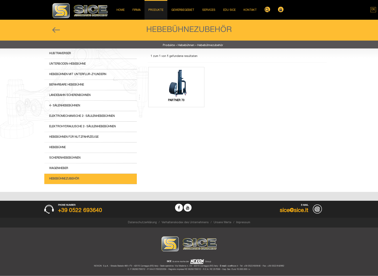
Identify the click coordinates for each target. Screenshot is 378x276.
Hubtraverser (60, 53)
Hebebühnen (186, 45)
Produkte (169, 45)
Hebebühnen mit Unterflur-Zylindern (77, 74)
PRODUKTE (155, 10)
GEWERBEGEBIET (182, 10)
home (121, 10)
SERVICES (208, 10)
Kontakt (250, 10)
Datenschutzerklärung (142, 222)
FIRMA (136, 10)
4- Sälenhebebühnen (64, 105)
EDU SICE (229, 10)
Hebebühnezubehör (64, 178)
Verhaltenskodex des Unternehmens (185, 222)
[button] (373, 9)
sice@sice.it (232, 266)
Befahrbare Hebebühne (66, 85)
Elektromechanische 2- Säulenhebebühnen (82, 116)
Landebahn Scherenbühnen (70, 95)
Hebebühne (57, 147)
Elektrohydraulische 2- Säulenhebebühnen (82, 126)
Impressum (243, 222)
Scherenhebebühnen (65, 158)
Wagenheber (58, 168)
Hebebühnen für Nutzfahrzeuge (74, 137)
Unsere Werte (222, 222)
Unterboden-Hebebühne (67, 64)
